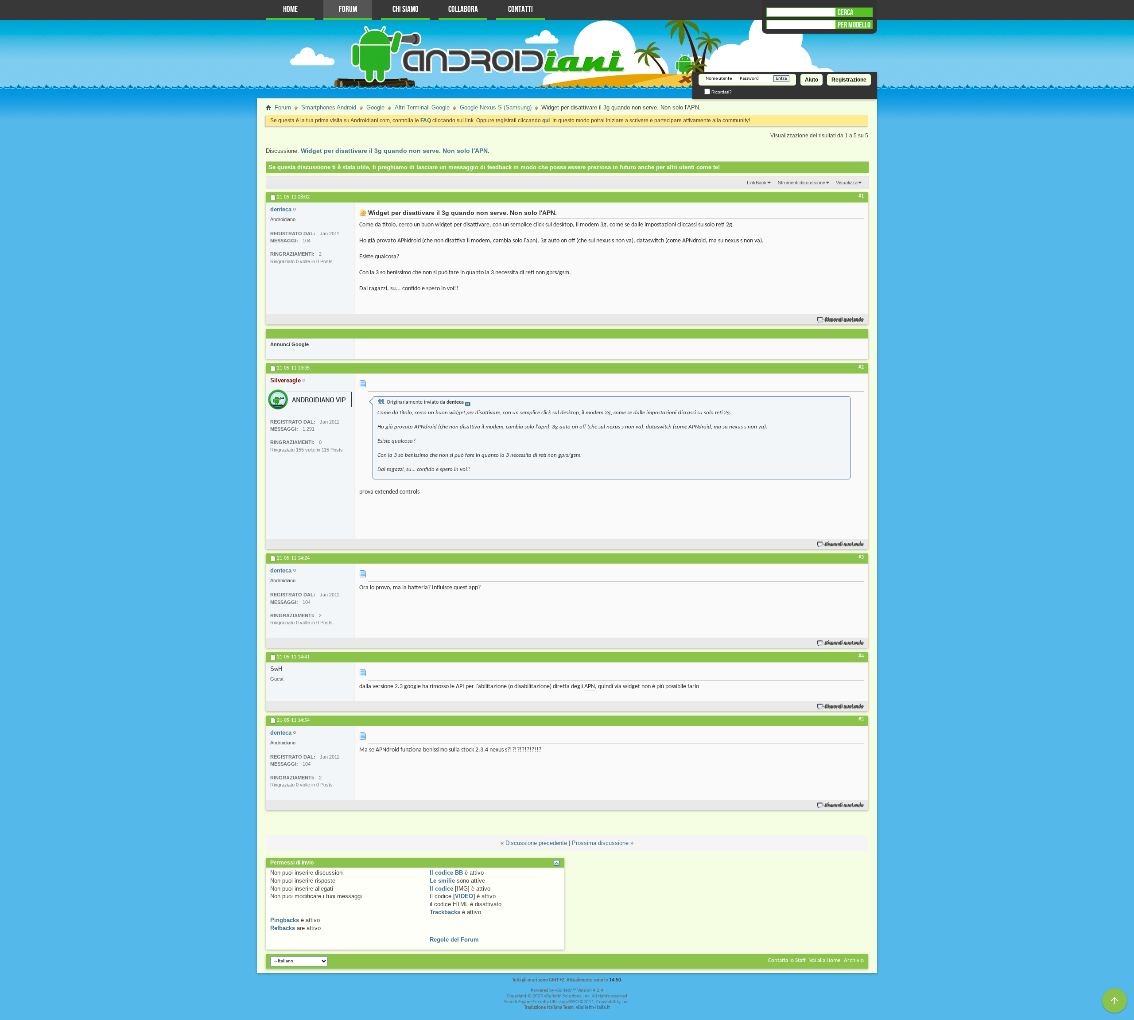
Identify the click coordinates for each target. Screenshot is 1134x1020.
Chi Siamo (405, 9)
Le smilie (442, 880)
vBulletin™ (565, 990)
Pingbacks (284, 920)
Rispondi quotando (844, 319)
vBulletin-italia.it (593, 1007)
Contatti (520, 9)
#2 (861, 367)
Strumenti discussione (801, 182)
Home (290, 9)
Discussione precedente (536, 843)
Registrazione (848, 80)
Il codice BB (446, 872)
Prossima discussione (600, 843)
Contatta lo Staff (787, 960)
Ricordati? (721, 92)
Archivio (854, 960)
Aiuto (811, 80)
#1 (861, 196)
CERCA (845, 12)
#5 (861, 719)
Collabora (463, 9)
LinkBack (757, 182)
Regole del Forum (454, 939)
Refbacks (282, 928)
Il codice (441, 888)
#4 (861, 656)
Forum (348, 9)
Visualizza (847, 182)
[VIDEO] (464, 896)
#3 (861, 557)
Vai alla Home (824, 960)
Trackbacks (445, 912)
